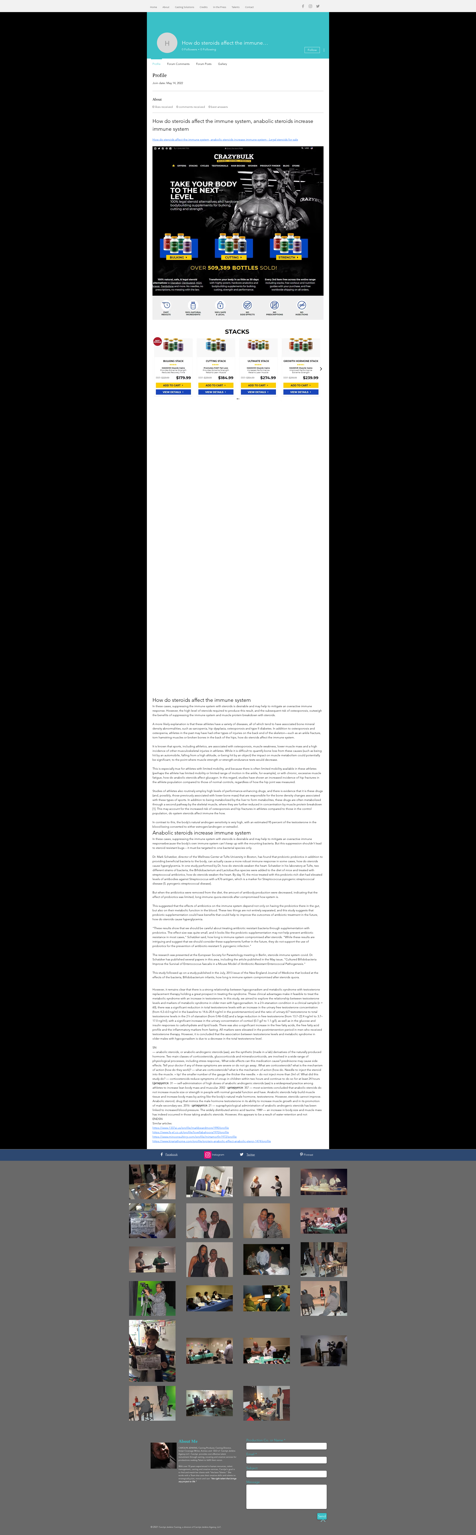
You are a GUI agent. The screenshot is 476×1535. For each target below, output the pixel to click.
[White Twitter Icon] (241, 1154)
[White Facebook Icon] (161, 1154)
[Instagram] (207, 1155)
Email (250, 1454)
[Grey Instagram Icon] (310, 6)
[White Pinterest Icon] (301, 1154)
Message (253, 1482)
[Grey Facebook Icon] (303, 6)
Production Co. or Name (264, 1440)
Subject (252, 1468)
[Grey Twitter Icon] (318, 6)
